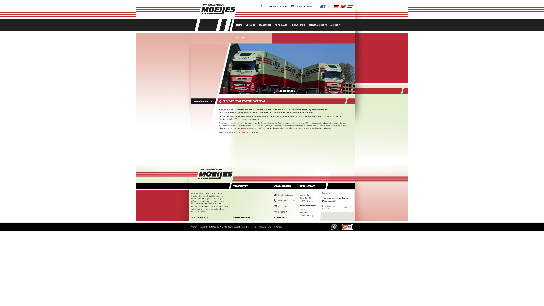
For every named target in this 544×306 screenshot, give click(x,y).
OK (345, 207)
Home (239, 25)
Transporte (265, 25)
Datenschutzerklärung (256, 227)
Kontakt (240, 37)
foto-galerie (281, 25)
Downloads (298, 25)
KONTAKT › (280, 217)
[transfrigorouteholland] (334, 227)
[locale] (336, 6)
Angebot (335, 25)
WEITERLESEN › (199, 217)
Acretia (279, 227)
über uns (250, 25)
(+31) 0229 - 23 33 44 (276, 6)
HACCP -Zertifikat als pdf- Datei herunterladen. (239, 132)
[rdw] (347, 227)
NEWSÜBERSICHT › (202, 101)
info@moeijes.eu (304, 6)
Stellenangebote (318, 25)
